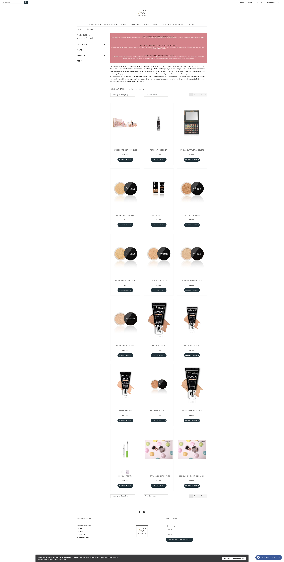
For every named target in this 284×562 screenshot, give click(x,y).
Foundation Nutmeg (125, 215)
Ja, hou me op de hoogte (179, 539)
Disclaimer (80, 531)
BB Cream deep (158, 215)
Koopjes (190, 24)
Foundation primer (158, 150)
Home (79, 29)
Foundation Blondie (125, 345)
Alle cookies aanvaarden (234, 558)
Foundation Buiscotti (192, 280)
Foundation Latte (159, 280)
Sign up (250, 2)
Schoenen (166, 24)
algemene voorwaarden (59, 560)
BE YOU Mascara (125, 476)
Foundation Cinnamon (125, 280)
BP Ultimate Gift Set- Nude (125, 150)
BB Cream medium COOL (192, 411)
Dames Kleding (95, 24)
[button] (268, 557)
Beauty (147, 24)
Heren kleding (111, 24)
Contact (259, 2)
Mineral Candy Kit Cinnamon (192, 476)
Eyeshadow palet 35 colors (192, 150)
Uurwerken (135, 24)
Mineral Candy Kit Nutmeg (158, 476)
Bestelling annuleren (83, 537)
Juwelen (124, 24)
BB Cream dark (158, 345)
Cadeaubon (178, 24)
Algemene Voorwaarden (84, 526)
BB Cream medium (191, 345)
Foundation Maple (192, 215)
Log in (242, 2)
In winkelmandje (125, 159)
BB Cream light (125, 411)
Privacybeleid (81, 534)
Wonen (156, 24)
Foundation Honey (158, 411)
